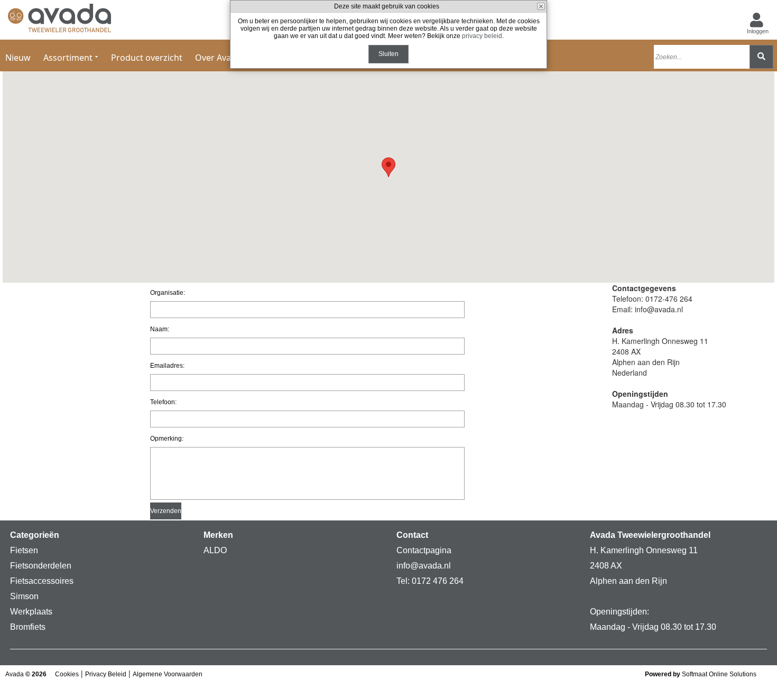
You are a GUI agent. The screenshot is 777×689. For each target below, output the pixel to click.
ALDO (215, 550)
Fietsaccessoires (41, 580)
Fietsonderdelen (40, 565)
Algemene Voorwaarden (167, 674)
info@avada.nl (423, 565)
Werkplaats (31, 611)
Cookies (67, 674)
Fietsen (24, 550)
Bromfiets (27, 626)
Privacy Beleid (105, 674)
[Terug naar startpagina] (59, 20)
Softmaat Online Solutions (719, 674)
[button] (388, 167)
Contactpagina (423, 550)
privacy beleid (482, 36)
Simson (24, 596)
